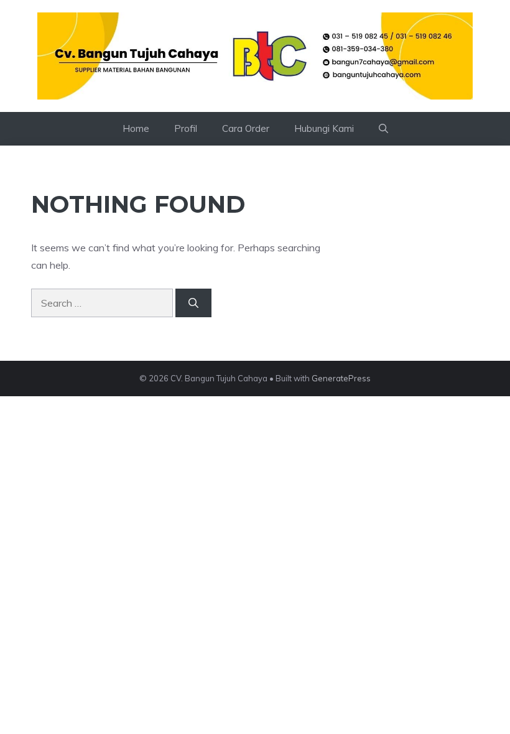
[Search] (193, 303)
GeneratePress (341, 378)
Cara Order (245, 128)
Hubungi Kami (324, 128)
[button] (383, 129)
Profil (185, 128)
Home (136, 128)
